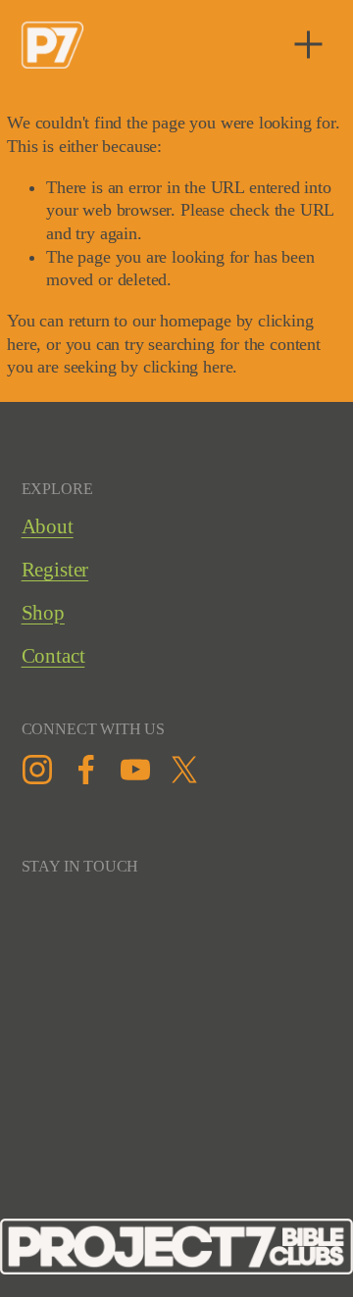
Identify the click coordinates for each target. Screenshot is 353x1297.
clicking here (188, 366)
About (48, 526)
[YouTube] (135, 769)
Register (55, 569)
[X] (184, 769)
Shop (43, 612)
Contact (53, 656)
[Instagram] (37, 769)
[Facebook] (86, 769)
